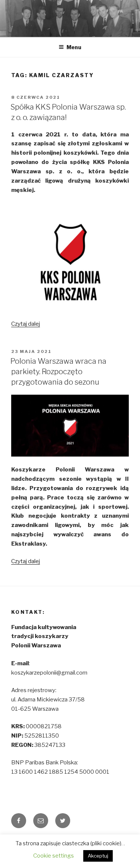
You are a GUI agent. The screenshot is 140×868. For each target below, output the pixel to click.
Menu (73, 47)
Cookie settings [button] (53, 855)
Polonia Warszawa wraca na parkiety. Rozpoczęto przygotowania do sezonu (58, 371)
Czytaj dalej (25, 324)
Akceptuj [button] (98, 856)
